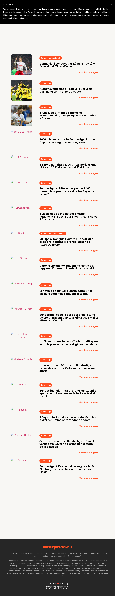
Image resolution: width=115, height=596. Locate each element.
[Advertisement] (57, 29)
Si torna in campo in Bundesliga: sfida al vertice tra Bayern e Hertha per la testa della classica (66, 443)
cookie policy (105, 12)
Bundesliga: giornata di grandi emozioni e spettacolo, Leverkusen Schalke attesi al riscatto (67, 393)
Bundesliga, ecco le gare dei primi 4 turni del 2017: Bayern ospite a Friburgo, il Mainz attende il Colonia (68, 317)
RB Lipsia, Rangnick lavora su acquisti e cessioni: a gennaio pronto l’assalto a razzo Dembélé (66, 241)
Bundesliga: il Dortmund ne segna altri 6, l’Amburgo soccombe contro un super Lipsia (66, 469)
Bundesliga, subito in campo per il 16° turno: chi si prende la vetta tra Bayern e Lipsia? (67, 191)
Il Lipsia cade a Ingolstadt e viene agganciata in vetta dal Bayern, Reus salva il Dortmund (68, 216)
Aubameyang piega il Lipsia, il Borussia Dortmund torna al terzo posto (66, 90)
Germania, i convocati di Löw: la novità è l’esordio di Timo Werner (67, 65)
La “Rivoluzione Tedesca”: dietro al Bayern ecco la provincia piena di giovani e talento (68, 343)
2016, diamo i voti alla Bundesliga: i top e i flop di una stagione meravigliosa (67, 141)
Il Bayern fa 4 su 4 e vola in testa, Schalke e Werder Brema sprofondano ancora (67, 419)
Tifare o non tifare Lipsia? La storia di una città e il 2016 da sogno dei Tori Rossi (67, 166)
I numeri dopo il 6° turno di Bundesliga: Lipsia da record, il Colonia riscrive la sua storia (67, 368)
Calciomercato (58, 233)
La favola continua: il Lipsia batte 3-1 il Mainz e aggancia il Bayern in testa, (65, 292)
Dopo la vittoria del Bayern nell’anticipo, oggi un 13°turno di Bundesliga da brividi (66, 267)
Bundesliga (46, 58)
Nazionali (56, 58)
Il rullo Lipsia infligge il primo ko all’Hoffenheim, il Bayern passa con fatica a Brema (67, 115)
